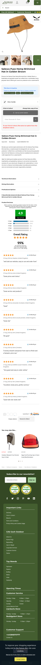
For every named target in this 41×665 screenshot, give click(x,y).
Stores (8, 553)
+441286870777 (13, 635)
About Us (8, 537)
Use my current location (21, 112)
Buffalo (8, 572)
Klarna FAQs (9, 539)
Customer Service (11, 550)
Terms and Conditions (12, 521)
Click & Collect (10, 515)
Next (37, 448)
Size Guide (12, 102)
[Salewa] (36, 18)
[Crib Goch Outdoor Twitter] (12, 498)
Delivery (8, 513)
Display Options (13, 419)
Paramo (8, 569)
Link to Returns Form (12, 606)
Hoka (7, 577)
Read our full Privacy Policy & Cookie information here (20, 654)
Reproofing (9, 542)
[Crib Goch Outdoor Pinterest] (23, 498)
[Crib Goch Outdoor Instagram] (18, 498)
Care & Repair (10, 545)
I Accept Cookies (20, 659)
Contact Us (9, 637)
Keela (8, 575)
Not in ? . (16, 123)
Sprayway (9, 580)
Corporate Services (11, 548)
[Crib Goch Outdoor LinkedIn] (34, 498)
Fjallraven (9, 566)
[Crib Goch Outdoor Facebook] (7, 498)
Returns (8, 518)
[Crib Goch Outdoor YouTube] (28, 498)
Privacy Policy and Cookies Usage (15, 523)
